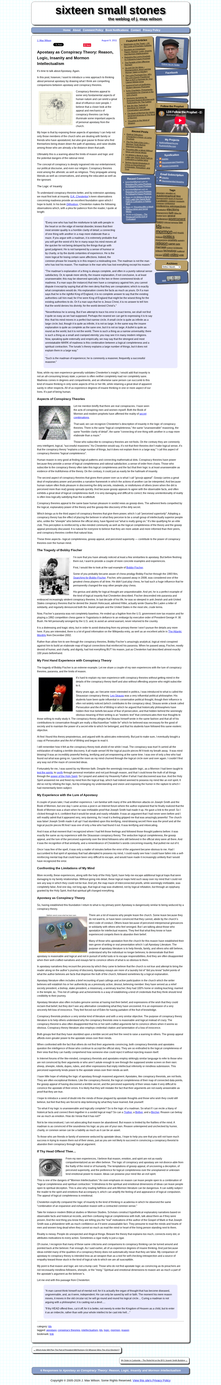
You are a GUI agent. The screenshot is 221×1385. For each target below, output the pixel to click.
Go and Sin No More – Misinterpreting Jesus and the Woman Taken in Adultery (138, 70)
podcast (159, 237)
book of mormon (175, 198)
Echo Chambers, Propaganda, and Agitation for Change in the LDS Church (139, 92)
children (172, 201)
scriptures (177, 248)
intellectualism (89, 1330)
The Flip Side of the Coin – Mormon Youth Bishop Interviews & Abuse (137, 144)
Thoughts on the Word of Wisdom (138, 122)
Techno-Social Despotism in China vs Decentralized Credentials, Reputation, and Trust (137, 165)
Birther (139, 1112)
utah (166, 254)
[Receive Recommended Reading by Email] (160, 181)
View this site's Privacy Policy (152, 1380)
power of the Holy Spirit (64, 776)
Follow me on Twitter (171, 64)
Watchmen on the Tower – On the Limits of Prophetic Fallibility (137, 45)
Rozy (128, 197)
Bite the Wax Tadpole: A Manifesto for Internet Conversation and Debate (138, 108)
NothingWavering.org (168, 143)
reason (125, 1330)
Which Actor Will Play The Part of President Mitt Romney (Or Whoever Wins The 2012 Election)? (76, 1350)
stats (164, 280)
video (174, 254)
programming (161, 240)
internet (167, 222)
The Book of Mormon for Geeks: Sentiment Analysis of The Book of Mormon (141, 115)
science (170, 248)
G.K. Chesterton (79, 196)
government (176, 219)
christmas (160, 203)
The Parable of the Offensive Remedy (137, 63)
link (52, 1334)
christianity (180, 201)
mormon (115, 1330)
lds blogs (166, 227)
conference (170, 203)
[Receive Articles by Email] (160, 177)
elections (173, 209)
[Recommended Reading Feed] (160, 163)
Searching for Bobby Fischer (89, 577)
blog (178, 196)
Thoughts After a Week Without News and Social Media (139, 151)
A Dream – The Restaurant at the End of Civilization (136, 216)
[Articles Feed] (160, 159)
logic (106, 1330)
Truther (128, 1112)
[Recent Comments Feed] (160, 166)
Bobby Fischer (134, 567)
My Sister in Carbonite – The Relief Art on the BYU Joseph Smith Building (154, 1360)
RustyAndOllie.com (167, 145)
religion (162, 243)
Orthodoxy (72, 204)
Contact (135, 30)
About (76, 30)
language (174, 222)
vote (181, 255)
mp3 (175, 232)
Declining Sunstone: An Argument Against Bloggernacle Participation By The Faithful (141, 100)
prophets (172, 240)
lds (50, 1326)
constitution (161, 209)
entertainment (162, 213)
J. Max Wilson (44, 40)
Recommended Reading (173, 162)
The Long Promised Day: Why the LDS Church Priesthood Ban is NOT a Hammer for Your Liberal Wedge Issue (139, 78)
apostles (169, 193)
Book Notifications (116, 30)
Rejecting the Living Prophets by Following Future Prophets (137, 58)
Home (66, 30)
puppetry (181, 240)
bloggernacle (162, 198)
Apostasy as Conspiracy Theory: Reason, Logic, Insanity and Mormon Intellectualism (138, 52)
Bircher (155, 1112)
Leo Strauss (117, 695)
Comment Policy (93, 30)
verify (60, 772)
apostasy (51, 1330)
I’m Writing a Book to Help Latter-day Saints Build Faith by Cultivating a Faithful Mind (139, 158)
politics (169, 236)
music (180, 232)
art (174, 193)
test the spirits (45, 772)
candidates (162, 200)
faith (171, 212)
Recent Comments (170, 166)
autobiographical (166, 195)
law (181, 222)
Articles (165, 159)
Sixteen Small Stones (110, 10)
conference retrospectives (171, 206)
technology (170, 250)
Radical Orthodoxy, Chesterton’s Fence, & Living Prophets (139, 136)
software (159, 251)
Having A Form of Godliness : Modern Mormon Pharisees (138, 86)
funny (165, 216)
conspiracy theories (69, 1330)
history (160, 221)
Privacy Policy (151, 30)
